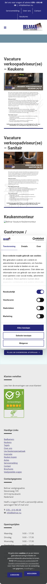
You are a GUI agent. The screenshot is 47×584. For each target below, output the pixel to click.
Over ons (8, 448)
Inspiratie (8, 454)
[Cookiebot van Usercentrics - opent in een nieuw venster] (33, 239)
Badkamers (9, 439)
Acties (6, 460)
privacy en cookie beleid (26, 561)
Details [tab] (24, 246)
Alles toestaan (23, 328)
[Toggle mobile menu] (5, 27)
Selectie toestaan (23, 335)
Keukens (7, 442)
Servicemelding (11, 463)
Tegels (7, 445)
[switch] (40, 300)
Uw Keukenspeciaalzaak (14, 451)
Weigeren (23, 343)
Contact (7, 466)
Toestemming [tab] (9, 246)
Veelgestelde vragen (13, 472)
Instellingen (28, 568)
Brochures (8, 469)
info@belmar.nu (26, 5)
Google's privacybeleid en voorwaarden (23, 563)
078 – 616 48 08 (13, 509)
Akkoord (14, 575)
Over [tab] (39, 246)
